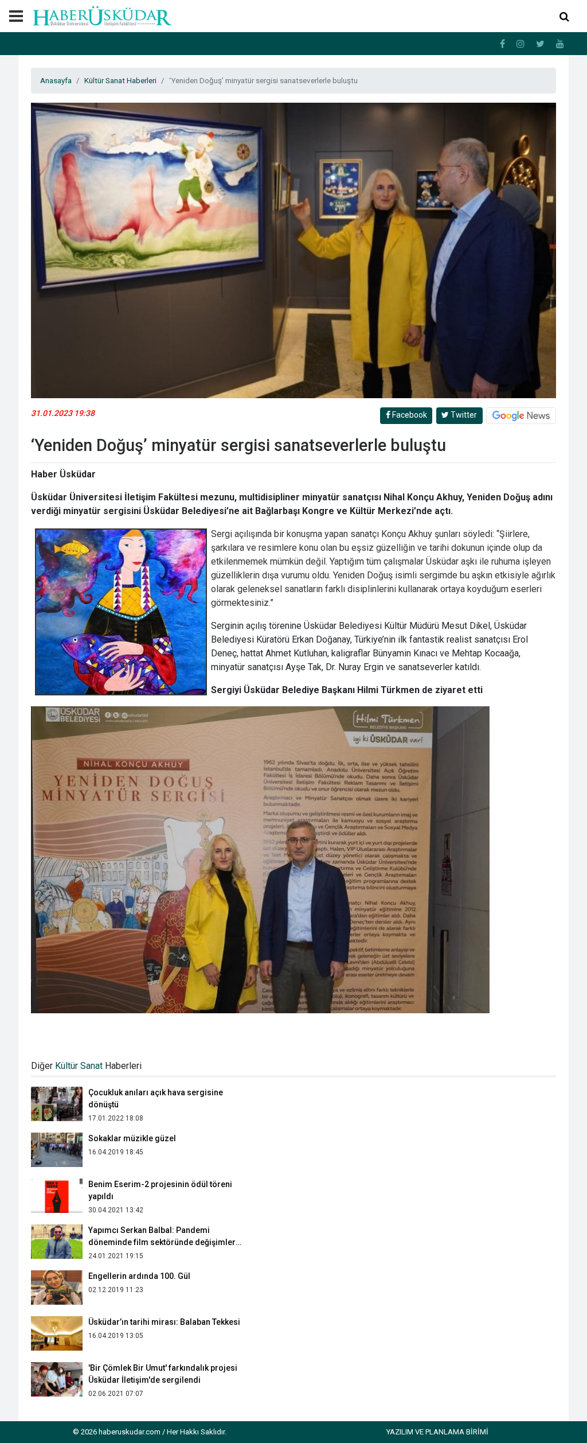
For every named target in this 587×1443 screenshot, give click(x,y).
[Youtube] (560, 43)
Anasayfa (56, 80)
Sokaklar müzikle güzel (132, 1092)
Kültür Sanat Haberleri (120, 80)
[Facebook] (502, 43)
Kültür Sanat (79, 1065)
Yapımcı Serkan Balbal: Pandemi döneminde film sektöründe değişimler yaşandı (162, 1196)
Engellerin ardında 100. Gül (139, 1230)
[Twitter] (540, 43)
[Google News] (521, 415)
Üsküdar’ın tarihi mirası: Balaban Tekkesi (164, 1276)
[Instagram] (520, 43)
